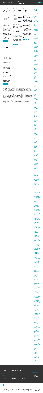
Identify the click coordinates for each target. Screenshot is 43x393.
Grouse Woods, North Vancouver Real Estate (26, 92)
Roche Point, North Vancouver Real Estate (11, 97)
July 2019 (35, 75)
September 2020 (36, 64)
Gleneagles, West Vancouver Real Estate (9, 92)
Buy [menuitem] (9, 2)
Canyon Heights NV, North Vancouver (23, 88)
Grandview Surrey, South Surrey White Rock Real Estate (18, 92)
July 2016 (35, 102)
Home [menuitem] (4, 2)
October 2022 (36, 45)
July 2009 (35, 165)
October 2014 (35, 119)
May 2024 (35, 32)
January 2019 (35, 80)
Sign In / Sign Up (36, 2)
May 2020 (35, 67)
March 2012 (35, 140)
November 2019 (36, 72)
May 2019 (35, 77)
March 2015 (35, 115)
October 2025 (36, 21)
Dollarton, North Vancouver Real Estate (18, 90)
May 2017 (35, 95)
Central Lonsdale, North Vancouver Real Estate (18, 89)
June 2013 (35, 129)
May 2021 (35, 58)
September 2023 (36, 38)
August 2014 (35, 121)
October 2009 (36, 162)
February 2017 (35, 97)
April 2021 (35, 59)
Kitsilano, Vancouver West (11, 94)
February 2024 (36, 35)
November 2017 (36, 91)
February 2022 (36, 51)
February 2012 (35, 141)
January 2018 (35, 90)
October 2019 (35, 73)
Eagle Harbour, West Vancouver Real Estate (10, 91)
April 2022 (35, 49)
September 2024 (36, 30)
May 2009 (35, 166)
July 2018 (35, 85)
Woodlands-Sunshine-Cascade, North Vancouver (7, 101)
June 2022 (35, 48)
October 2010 (35, 153)
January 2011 (35, 152)
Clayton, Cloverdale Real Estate (25, 89)
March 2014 (35, 125)
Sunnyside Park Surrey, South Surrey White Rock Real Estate (17, 98)
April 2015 (35, 114)
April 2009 (35, 167)
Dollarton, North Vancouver (12, 90)
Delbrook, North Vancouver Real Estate (6, 90)
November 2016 (36, 100)
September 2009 (36, 163)
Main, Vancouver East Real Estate (18, 95)
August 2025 (35, 22)
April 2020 (35, 68)
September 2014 (36, 120)
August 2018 (35, 84)
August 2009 (35, 164)
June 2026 (35, 16)
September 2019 (36, 74)
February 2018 (35, 89)
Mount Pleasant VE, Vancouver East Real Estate (25, 95)
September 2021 (36, 55)
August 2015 (35, 111)
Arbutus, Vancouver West (37, 178)
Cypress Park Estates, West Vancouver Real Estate (36, 216)
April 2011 (35, 149)
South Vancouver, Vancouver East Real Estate (36, 322)
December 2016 (36, 99)
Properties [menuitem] (6, 2)
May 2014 (35, 123)
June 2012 (35, 138)
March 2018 (35, 88)
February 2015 (35, 116)
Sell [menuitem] (12, 2)
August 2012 (35, 136)
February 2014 (36, 126)
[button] (36, 2)
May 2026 (35, 17)
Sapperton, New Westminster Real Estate (18, 97)
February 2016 (35, 106)
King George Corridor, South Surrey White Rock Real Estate (37, 265)
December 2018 (36, 81)
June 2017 (35, 94)
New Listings (35, 10)
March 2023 (35, 43)
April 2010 (35, 158)
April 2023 (35, 42)
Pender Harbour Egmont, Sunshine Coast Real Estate (11, 96)
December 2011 (36, 143)
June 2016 (35, 103)
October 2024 (36, 29)
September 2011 (36, 145)
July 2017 (35, 93)
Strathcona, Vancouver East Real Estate (9, 98)
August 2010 (35, 155)
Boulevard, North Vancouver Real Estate (7, 14)
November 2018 (36, 82)
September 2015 (36, 110)
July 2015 (35, 112)
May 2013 (35, 130)
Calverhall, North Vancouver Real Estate (16, 88)
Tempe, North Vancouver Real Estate (26, 98)
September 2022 (36, 46)
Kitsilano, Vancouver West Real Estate (17, 94)
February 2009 (36, 169)
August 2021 (35, 56)
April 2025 (35, 25)
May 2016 (35, 104)
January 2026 (35, 19)
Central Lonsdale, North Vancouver (11, 89)
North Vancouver (36, 292)
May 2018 (35, 87)
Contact (40, 2)
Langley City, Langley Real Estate (23, 94)
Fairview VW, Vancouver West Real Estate (24, 91)
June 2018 (35, 86)
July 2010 (35, 156)
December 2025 (36, 20)
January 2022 (35, 52)
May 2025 (35, 24)
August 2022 (35, 47)
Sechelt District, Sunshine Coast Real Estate (26, 97)
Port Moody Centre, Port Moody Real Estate (26, 96)
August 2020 (35, 65)
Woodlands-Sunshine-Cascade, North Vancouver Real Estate (16, 101)
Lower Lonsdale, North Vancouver (29, 94)
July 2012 (35, 137)
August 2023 (35, 39)
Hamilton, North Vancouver (37, 252)
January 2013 (35, 133)
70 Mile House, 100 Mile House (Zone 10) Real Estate (37, 174)
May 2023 (35, 41)
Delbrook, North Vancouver (37, 219)
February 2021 (35, 61)
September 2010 (36, 154)
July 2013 (35, 128)
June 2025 (35, 23)
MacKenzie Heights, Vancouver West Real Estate (11, 95)
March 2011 (35, 150)
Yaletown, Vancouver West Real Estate (25, 101)
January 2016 (35, 107)
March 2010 (35, 159)
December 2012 (36, 134)
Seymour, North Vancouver (37, 316)
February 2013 (35, 132)
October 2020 (36, 63)
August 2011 (35, 146)
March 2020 (35, 69)
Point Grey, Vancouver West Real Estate (19, 96)
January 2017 (35, 98)
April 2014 (35, 124)
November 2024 (36, 28)
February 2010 (36, 160)
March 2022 (35, 50)
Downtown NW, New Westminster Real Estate (25, 90)
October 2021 (35, 54)
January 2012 (35, 142)
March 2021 (35, 60)
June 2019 (35, 76)
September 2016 (36, 101)
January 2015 (35, 117)
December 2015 (36, 108)
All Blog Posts (35, 9)
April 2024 (35, 33)
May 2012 (35, 139)
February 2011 (35, 151)
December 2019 (36, 71)
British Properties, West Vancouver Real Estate (9, 88)
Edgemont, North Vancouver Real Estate (17, 91)
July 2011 (35, 147)
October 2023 (36, 37)
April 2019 (35, 78)
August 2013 (35, 127)
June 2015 (35, 113)
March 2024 (35, 34)
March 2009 (35, 168)
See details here (15, 22)
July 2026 (35, 15)
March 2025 (35, 26)
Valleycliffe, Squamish (36, 335)
